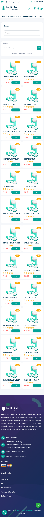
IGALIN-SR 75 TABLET (31, 380)
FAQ (2, 484)
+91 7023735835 (12, 437)
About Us (4, 480)
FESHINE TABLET (8, 352)
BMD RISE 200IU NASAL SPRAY (11, 77)
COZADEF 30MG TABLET (11, 214)
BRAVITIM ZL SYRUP (10, 104)
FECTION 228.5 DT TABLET (30, 298)
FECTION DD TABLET (31, 325)
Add (16, 82)
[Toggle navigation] (42, 9)
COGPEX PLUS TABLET (11, 159)
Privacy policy (6, 488)
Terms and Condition (8, 492)
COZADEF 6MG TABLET (32, 214)
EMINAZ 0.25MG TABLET (11, 243)
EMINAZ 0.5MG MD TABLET (30, 243)
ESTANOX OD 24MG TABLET (10, 298)
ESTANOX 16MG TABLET (32, 270)
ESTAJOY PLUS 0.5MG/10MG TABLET (10, 270)
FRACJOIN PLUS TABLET (11, 380)
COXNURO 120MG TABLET (9, 186)
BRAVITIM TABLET (30, 77)
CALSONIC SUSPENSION (11, 132)
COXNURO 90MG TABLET (30, 186)
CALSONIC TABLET (30, 132)
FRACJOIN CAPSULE (31, 352)
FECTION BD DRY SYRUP (11, 325)
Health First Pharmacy (25, 510)
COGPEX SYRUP (29, 159)
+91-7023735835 (38, 2)
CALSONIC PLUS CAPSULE (30, 104)
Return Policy (6, 496)
